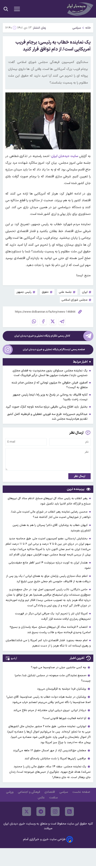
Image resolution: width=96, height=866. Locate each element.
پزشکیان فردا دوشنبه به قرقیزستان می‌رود (61, 689)
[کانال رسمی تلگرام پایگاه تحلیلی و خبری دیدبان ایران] (88, 336)
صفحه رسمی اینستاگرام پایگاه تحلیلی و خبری (54, 349)
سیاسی (76, 27)
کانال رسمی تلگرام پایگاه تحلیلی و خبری (42, 336)
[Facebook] (43, 321)
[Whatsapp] (34, 321)
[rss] (69, 811)
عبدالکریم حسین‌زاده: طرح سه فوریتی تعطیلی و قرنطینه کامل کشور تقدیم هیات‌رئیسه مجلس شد (47, 416)
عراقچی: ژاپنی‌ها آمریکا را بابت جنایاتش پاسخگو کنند (55, 758)
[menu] (17, 9)
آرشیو (14, 658)
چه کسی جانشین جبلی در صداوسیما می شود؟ (58, 667)
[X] (52, 321)
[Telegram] (62, 321)
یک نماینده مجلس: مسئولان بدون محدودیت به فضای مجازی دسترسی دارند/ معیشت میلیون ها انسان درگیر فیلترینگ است (50, 373)
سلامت (53, 797)
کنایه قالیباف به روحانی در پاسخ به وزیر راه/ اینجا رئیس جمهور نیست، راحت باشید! (50, 397)
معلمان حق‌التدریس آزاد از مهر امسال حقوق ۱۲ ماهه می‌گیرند (49, 750)
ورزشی (10, 792)
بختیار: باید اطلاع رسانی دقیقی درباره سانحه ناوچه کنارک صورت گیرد (47, 406)
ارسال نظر (79, 476)
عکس (42, 797)
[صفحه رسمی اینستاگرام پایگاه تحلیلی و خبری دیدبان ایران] (8, 350)
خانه (88, 27)
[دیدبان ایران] (79, 9)
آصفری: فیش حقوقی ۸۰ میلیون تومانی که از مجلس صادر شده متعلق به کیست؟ (50, 385)
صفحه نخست (81, 792)
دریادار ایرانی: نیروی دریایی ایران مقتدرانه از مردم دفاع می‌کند (49, 710)
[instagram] (55, 811)
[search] (6, 9)
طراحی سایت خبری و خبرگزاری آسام (44, 839)
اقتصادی (50, 792)
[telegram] (40, 811)
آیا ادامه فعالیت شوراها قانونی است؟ (64, 718)
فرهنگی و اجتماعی (29, 792)
